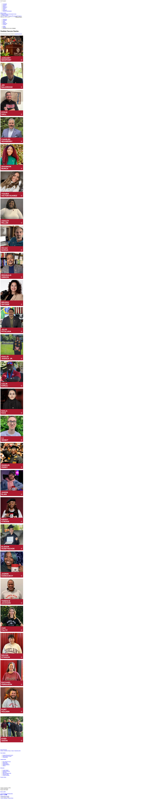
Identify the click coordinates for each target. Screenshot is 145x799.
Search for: (2, 17)
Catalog (5, 15)
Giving (15, 13)
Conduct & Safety (3, 759)
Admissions (5, 19)
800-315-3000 (3, 791)
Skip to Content (3, 12)
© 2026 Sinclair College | (6, 797)
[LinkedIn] (5, 794)
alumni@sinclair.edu (18, 33)
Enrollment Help (10, 793)
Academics (5, 4)
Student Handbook (6, 764)
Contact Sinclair (5, 770)
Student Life (5, 6)
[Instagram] (3, 794)
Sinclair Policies (5, 763)
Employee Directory (6, 771)
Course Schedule (3, 793)
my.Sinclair (2, 13)
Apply (1, 15)
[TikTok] (2, 794)
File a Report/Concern (7, 761)
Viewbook (15, 15)
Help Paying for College (7, 756)
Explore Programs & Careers (8, 755)
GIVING (4, 27)
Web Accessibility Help (7, 773)
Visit (19, 15)
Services (4, 5)
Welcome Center (6, 774)
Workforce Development (9, 13)
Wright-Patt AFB (17, 750)
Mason (9, 750)
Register (10, 15)
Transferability (5, 757)
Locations (4, 7)
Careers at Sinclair (6, 775)
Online (12, 750)
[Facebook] (1, 794)
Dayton (1, 750)
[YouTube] (6, 794)
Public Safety (5, 762)
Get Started (5, 3)
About (4, 8)
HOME (4, 26)
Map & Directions (3, 749)
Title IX (4, 765)
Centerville (6, 750)
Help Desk (5, 772)
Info (2, 767)
